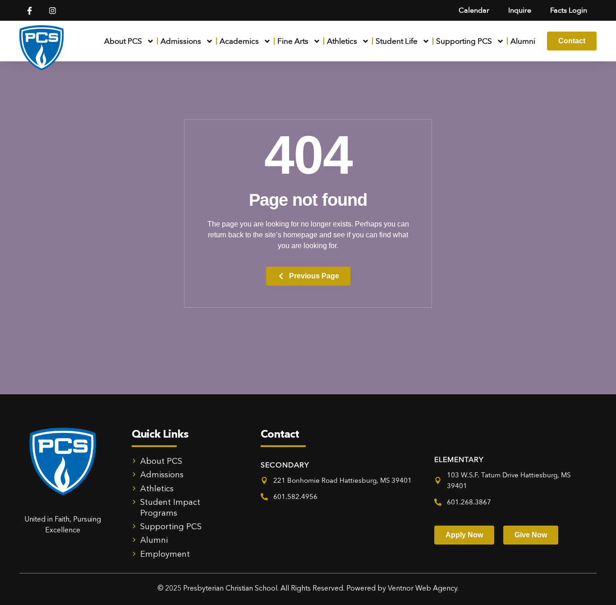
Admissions (181, 41)
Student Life (397, 41)
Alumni (522, 41)
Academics (239, 41)
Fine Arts (292, 41)
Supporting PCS (464, 41)
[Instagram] (52, 10)
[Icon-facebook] (29, 10)
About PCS (123, 41)
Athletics (342, 41)
